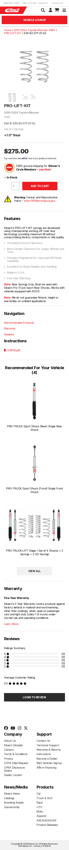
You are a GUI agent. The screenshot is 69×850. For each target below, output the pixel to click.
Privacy (8, 758)
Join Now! (45, 169)
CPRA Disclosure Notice (14, 769)
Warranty (9, 328)
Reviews (9, 334)
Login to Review (34, 697)
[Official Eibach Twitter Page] (26, 728)
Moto (40, 811)
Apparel (41, 815)
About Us (10, 740)
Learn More (11, 624)
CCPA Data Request (16, 763)
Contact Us (43, 740)
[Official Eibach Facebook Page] (6, 728)
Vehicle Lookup (34, 20)
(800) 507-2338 (11, 3)
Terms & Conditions (15, 754)
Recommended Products (19, 322)
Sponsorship (12, 807)
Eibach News (12, 793)
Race (40, 802)
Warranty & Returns (49, 749)
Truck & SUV (45, 798)
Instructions (44, 754)
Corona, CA (57, 3)
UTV (39, 807)
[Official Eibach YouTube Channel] (13, 728)
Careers (9, 749)
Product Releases (47, 824)
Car (39, 793)
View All (34, 571)
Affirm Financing (46, 767)
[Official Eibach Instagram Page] (19, 728)
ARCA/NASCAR (46, 820)
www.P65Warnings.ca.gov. (40, 200)
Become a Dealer (47, 758)
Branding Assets (14, 802)
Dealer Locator (13, 775)
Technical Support (48, 745)
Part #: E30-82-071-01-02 (19, 123)
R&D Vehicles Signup (49, 763)
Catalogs (9, 798)
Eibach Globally (13, 745)
